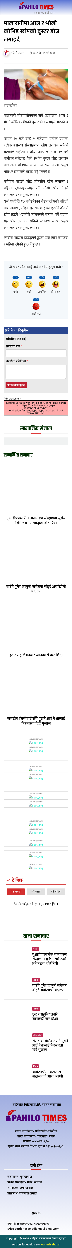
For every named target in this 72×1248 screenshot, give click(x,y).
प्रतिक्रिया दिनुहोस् (16, 385)
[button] (64, 7)
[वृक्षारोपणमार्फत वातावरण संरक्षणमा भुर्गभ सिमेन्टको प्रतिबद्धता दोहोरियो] (36, 488)
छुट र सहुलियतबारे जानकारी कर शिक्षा (36, 655)
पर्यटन (35, 949)
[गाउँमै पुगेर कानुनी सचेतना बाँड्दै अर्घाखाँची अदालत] (36, 556)
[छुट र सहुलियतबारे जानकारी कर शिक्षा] (36, 625)
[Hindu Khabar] (36, 6)
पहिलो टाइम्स (17, 53)
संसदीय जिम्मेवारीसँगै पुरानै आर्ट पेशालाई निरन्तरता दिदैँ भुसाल (36, 720)
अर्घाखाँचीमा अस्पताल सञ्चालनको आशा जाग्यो (47, 1074)
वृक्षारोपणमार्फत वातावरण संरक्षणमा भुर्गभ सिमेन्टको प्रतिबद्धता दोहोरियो (36, 520)
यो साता (36, 891)
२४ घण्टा (16, 891)
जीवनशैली (37, 1035)
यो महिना (56, 891)
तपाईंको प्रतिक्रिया (17, 361)
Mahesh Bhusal (50, 1244)
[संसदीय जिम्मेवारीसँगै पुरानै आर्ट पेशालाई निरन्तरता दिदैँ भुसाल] (36, 689)
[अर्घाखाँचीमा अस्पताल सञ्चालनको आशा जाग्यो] (17, 1071)
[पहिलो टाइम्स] (7, 53)
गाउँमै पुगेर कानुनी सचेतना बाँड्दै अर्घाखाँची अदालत (36, 588)
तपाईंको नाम (14, 347)
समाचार (36, 980)
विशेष (35, 1066)
